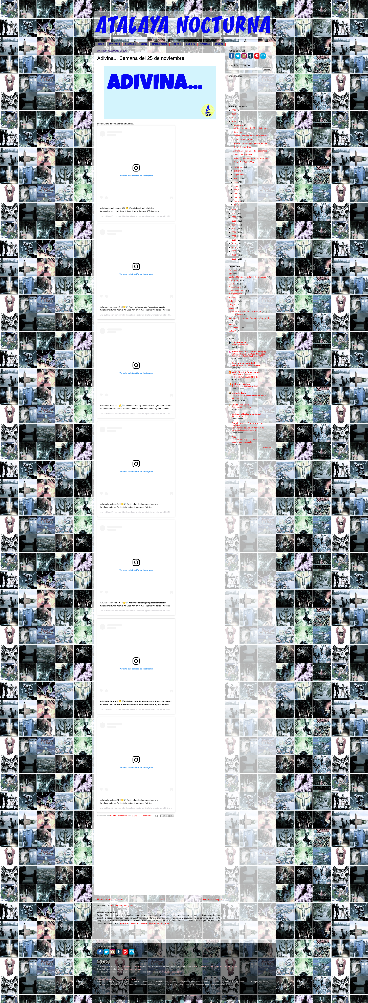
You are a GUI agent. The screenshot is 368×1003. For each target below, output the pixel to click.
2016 (234, 217)
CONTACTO (114, 44)
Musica (232, 324)
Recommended (238, 416)
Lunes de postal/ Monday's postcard (245, 311)
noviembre (239, 167)
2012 (234, 232)
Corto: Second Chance (243, 147)
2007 (234, 251)
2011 (234, 236)
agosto (237, 178)
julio (236, 182)
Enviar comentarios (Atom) (122, 905)
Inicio (163, 899)
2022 (234, 110)
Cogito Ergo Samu (240, 405)
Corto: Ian (238, 132)
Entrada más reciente (110, 899)
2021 (234, 114)
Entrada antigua (212, 899)
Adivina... (233, 270)
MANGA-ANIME (159, 44)
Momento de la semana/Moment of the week (249, 318)
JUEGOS (219, 44)
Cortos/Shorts (235, 287)
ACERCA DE (130, 44)
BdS (234, 437)
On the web (234, 327)
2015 (234, 221)
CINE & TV (190, 44)
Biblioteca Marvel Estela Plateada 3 (246, 365)
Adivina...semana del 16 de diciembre (250, 136)
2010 (234, 240)
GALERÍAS (205, 44)
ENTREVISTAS (235, 294)
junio (236, 186)
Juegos (232, 304)
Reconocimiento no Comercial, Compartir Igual (215, 966)
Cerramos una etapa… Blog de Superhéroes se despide (244, 440)
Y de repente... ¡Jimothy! (242, 407)
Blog (231, 273)
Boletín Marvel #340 (240, 345)
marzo (237, 197)
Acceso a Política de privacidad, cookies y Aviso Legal (118, 979)
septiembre (239, 175)
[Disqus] (159, 856)
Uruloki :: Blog (239, 393)
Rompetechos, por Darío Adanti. (245, 386)
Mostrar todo (267, 447)
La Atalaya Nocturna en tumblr (246, 414)
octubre (237, 171)
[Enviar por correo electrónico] (161, 816)
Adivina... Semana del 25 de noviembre (251, 158)
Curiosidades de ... (237, 291)
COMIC (144, 44)
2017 (234, 213)
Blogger (193, 996)
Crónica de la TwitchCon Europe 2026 (247, 356)
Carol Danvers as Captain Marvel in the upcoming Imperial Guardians (248, 429)
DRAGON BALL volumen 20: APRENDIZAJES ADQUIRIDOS (245, 376)
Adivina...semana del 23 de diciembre (250, 128)
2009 (234, 244)
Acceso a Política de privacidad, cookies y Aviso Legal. (144, 923)
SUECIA (232, 331)
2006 (234, 255)
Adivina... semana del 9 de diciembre (250, 143)
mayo (237, 190)
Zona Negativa (239, 342)
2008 (234, 247)
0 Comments (146, 816)
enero (237, 205)
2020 (234, 118)
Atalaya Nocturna (136, 216)
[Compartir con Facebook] (169, 816)
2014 (234, 225)
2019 (234, 122)
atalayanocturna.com (133, 969)
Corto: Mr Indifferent (242, 139)
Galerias (232, 301)
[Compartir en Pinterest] (172, 816)
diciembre (239, 125)
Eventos (232, 298)
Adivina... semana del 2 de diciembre (250, 151)
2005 (234, 259)
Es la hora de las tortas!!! (244, 363)
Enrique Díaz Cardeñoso (131, 966)
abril (236, 194)
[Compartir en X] (166, 816)
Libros (231, 308)
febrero (237, 201)
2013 (234, 228)
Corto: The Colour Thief (244, 162)
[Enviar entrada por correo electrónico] (156, 816)
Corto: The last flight (242, 155)
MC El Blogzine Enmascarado (246, 372)
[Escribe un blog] (164, 816)
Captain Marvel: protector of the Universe (247, 277)
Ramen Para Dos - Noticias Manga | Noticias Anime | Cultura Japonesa (249, 352)
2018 (234, 210)
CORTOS (176, 44)
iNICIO (101, 44)
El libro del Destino (241, 384)
